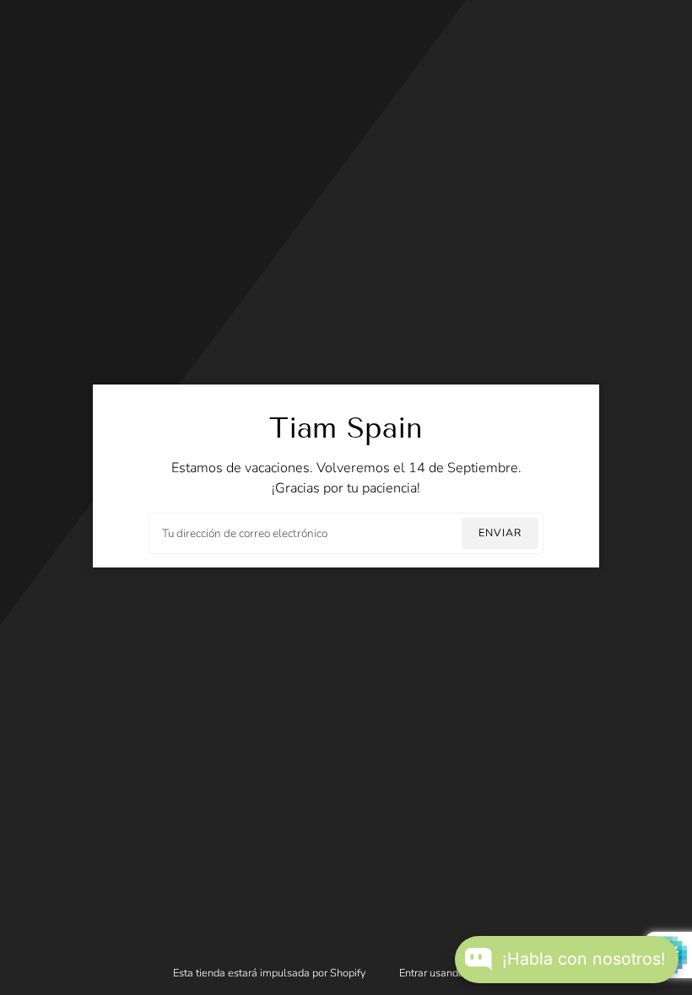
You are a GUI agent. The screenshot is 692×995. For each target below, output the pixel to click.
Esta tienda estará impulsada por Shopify (271, 973)
